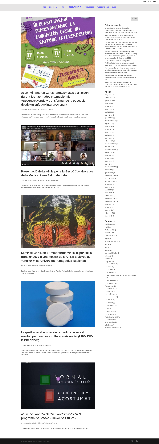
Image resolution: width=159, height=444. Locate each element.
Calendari (41, 345)
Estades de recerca (111, 241)
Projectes (108, 262)
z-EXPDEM (110, 272)
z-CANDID (110, 269)
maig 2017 (108, 210)
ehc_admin (26, 345)
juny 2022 (108, 106)
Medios (107, 250)
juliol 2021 (108, 126)
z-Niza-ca (109, 308)
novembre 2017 (110, 201)
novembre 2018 (110, 175)
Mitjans (40, 423)
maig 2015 (108, 216)
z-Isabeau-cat (111, 297)
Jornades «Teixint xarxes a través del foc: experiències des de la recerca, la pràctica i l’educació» (120, 37)
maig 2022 (108, 109)
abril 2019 (108, 170)
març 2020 (108, 164)
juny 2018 (108, 184)
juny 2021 (108, 129)
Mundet (107, 259)
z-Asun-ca (50, 109)
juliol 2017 (108, 204)
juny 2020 (108, 158)
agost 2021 (109, 124)
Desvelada (110, 319)
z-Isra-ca (109, 300)
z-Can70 (109, 267)
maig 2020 (108, 161)
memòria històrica (111, 253)
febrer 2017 (109, 213)
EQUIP (61, 7)
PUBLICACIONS (103, 7)
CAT (154, 2)
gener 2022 (109, 118)
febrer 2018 (109, 196)
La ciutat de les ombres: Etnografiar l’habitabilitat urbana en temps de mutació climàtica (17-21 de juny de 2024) (119, 30)
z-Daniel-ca (110, 294)
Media (107, 247)
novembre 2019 (110, 167)
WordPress (46, 441)
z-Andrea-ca (43, 109)
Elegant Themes (32, 441)
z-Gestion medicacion (52, 180)
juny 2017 (108, 207)
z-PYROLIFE (110, 283)
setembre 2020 (110, 149)
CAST (149, 2)
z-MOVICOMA (111, 280)
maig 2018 (108, 187)
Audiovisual (35, 109)
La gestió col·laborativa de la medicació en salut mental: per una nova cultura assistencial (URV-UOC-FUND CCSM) (57, 336)
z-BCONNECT (111, 264)
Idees (107, 244)
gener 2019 (109, 173)
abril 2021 (108, 135)
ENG (144, 2)
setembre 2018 (110, 181)
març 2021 (108, 138)
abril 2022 (108, 112)
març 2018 (108, 193)
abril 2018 (108, 190)
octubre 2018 (109, 178)
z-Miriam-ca (110, 305)
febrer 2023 (109, 98)
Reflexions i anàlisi (111, 317)
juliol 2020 (108, 155)
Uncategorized (110, 322)
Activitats (35, 266)
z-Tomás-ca (110, 314)
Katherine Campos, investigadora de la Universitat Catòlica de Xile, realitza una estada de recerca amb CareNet (121, 84)
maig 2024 (108, 95)
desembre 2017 (110, 198)
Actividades (109, 224)
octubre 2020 (109, 147)
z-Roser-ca (110, 311)
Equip (107, 238)
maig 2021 (108, 132)
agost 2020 (109, 152)
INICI (45, 7)
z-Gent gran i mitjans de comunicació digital (121, 275)
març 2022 (108, 115)
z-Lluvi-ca (110, 303)
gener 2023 (109, 100)
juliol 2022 (108, 103)
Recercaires (109, 286)
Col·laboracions (110, 236)
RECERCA (53, 7)
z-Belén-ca (108, 325)
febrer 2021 (109, 141)
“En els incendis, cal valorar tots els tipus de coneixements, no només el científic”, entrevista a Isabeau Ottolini (121, 70)
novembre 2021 (110, 121)
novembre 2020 (110, 144)
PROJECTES (89, 7)
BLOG (114, 7)
